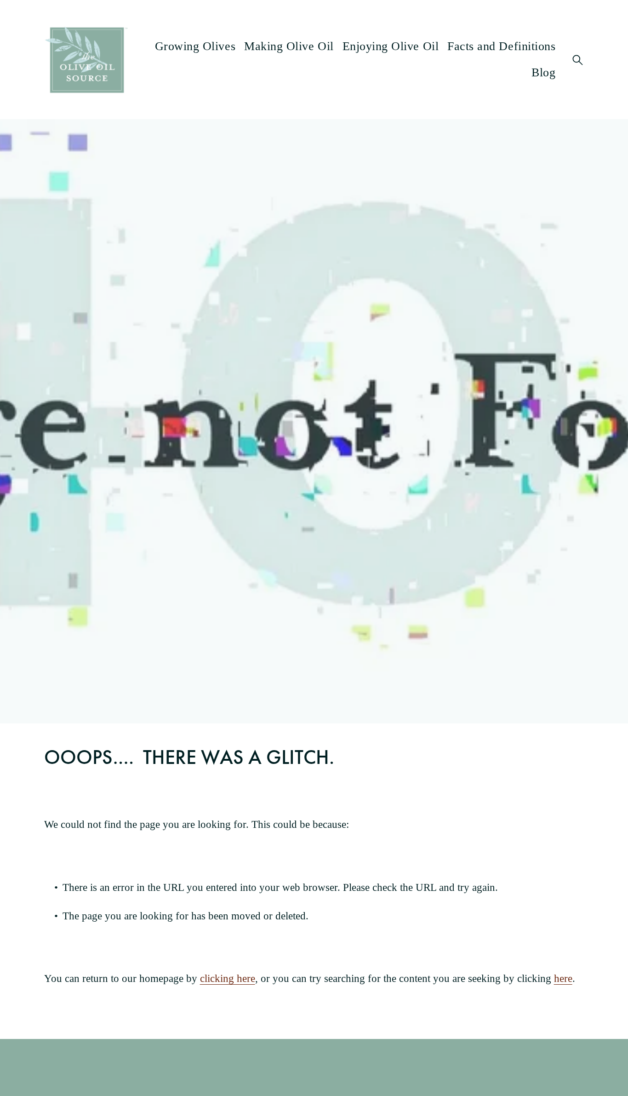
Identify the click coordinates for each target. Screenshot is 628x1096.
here (563, 978)
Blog (543, 72)
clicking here (227, 978)
